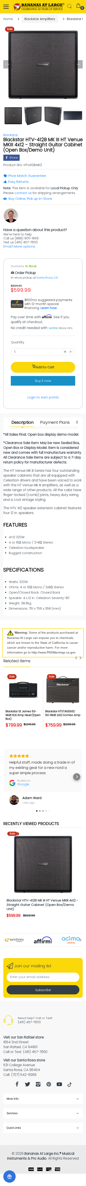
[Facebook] (17, 1085)
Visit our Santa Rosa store (24, 1060)
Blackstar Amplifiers (39, 19)
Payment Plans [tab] (55, 422)
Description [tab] (22, 422)
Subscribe (43, 990)
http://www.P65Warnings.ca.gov (53, 652)
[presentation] (76, 658)
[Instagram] (38, 1085)
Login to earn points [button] (43, 397)
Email (7, 246)
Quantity (17, 342)
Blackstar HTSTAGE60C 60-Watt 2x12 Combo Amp (62, 713)
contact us (23, 193)
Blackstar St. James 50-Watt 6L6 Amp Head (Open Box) (23, 715)
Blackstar (10, 135)
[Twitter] (27, 1085)
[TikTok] (69, 1085)
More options (24, 246)
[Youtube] (59, 1085)
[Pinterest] (48, 1085)
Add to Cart (45, 367)
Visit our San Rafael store (23, 1037)
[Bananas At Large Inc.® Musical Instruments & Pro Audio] (39, 6)
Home (8, 19)
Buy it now (43, 381)
